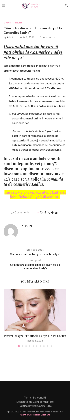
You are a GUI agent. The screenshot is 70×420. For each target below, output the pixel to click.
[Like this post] (41, 212)
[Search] (66, 5)
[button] (7, 318)
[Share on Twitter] (48, 212)
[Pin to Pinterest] (52, 212)
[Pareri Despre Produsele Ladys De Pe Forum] (35, 310)
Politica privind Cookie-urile (35, 406)
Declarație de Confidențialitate (35, 401)
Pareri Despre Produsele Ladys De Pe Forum (35, 336)
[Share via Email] (56, 212)
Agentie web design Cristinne (35, 415)
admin (10, 37)
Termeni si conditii (35, 397)
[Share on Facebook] (45, 212)
